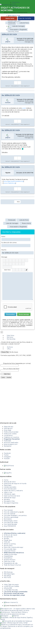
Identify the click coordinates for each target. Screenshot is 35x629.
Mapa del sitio (8, 427)
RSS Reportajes (9, 574)
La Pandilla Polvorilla (11, 590)
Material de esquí (9, 498)
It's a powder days (10, 549)
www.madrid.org (10, 183)
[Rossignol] (4, 616)
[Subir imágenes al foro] (7, 267)
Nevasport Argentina (11, 503)
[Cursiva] (7, 260)
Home (6, 480)
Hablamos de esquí (10, 554)
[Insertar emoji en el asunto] (32, 252)
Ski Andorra (7, 519)
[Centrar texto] (16, 263)
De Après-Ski (8, 537)
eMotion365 (8, 588)
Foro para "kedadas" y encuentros (15, 515)
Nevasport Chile (9, 501)
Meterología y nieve (10, 521)
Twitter (6, 455)
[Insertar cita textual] (10, 263)
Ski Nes (6, 538)
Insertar (9, 377)
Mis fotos (9, 337)
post (24, 108)
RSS (18, 202)
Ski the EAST (8, 545)
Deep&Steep (8, 556)
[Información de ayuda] (31, 260)
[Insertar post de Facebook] (16, 269)
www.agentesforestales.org (14, 181)
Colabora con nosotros (11, 437)
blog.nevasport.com (10, 444)
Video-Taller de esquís (11, 584)
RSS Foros (7, 577)
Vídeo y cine (8, 492)
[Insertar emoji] (31, 273)
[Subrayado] (10, 260)
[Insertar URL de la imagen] (20, 263)
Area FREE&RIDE (10, 526)
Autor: (3, 236)
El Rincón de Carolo (10, 535)
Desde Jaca (8, 540)
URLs (9, 349)
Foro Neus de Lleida (11, 522)
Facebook (7, 453)
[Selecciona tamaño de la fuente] (26, 260)
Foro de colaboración (11, 512)
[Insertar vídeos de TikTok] (26, 269)
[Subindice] (16, 260)
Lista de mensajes (18, 26)
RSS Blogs (7, 576)
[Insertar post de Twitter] (23, 269)
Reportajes (7, 485)
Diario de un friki (9, 561)
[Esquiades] (17, 617)
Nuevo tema (10, 18)
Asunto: (4, 250)
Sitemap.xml (8, 428)
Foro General (8, 510)
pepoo (7, 42)
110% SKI (7, 542)
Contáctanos (8, 435)
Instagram (7, 457)
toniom (7, 102)
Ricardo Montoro (9, 560)
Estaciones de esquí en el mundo (15, 483)
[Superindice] (20, 260)
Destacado (11, 23)
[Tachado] (13, 260)
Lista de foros (24, 23)
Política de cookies (10, 434)
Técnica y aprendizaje (11, 517)
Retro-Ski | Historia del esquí (13, 547)
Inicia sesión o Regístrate (18, 29)
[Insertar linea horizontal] (7, 263)
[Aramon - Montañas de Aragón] (15, 616)
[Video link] (23, 263)
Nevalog (7, 499)
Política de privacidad (11, 432)
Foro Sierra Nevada (10, 524)
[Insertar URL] (4, 263)
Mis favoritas (10, 339)
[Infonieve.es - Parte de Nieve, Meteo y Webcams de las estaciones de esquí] (17, 612)
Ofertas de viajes (9, 494)
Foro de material (9, 514)
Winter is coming (10, 544)
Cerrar (3, 377)
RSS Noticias (8, 572)
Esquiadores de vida (10, 563)
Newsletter (7, 446)
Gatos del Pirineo (9, 551)
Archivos (10, 347)
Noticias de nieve (10, 482)
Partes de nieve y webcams (13, 490)
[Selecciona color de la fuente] (23, 260)
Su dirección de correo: (9, 242)
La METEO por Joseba (11, 586)
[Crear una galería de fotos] (13, 269)
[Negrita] (4, 260)
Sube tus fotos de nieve (12, 496)
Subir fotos (10, 335)
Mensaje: (4, 257)
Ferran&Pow (8, 558)
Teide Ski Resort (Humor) (12, 565)
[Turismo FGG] (17, 621)
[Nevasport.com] (6, 4)
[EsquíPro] (8, 473)
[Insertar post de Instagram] (20, 269)
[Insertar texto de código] (13, 263)
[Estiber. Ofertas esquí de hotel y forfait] (14, 623)
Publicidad (7, 441)
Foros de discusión (10, 489)
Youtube (7, 458)
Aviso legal (7, 430)
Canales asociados (10, 487)
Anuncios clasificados (11, 442)
